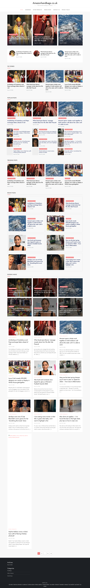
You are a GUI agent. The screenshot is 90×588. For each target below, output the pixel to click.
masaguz (66, 584)
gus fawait (77, 584)
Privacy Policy (66, 9)
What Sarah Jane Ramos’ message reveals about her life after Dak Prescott (44, 39)
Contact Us (56, 9)
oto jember (52, 584)
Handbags (28, 9)
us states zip (24, 584)
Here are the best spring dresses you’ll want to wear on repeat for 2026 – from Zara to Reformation (73, 133)
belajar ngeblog (38, 584)
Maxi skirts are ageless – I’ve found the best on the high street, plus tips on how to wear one (73, 143)
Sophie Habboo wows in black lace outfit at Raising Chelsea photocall (22, 151)
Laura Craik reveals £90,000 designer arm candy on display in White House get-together (74, 86)
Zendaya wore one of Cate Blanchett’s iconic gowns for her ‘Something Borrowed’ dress (21, 143)
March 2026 (9, 564)
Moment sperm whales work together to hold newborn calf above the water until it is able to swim (70, 38)
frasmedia (62, 584)
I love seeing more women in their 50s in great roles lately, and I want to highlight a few (48, 143)
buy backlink (71, 584)
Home (21, 9)
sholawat (57, 584)
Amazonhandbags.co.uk (45, 3)
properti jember (46, 584)
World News (47, 9)
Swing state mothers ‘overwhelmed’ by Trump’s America (72, 151)
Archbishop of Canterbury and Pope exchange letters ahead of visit (19, 39)
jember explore (31, 584)
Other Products (37, 9)
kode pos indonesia (18, 584)
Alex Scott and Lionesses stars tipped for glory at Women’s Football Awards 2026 (48, 132)
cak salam (11, 584)
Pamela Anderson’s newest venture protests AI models (46, 151)
